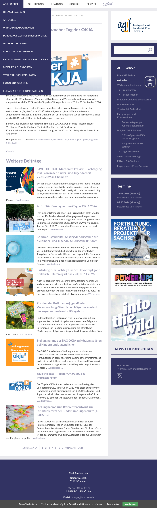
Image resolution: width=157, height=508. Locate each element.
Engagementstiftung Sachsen (23, 90)
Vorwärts (70, 447)
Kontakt (124, 365)
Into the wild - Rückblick (134, 318)
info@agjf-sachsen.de (82, 497)
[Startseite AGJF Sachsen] (134, 25)
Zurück (10, 150)
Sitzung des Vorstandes (129, 197)
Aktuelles (9, 19)
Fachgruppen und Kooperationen (25, 59)
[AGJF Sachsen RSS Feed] (119, 375)
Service (92, 3)
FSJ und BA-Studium (16, 82)
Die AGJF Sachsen (14, 11)
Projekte (75, 3)
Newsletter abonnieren (134, 349)
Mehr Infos (113, 504)
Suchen (150, 49)
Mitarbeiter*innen (15, 43)
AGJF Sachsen (11, 3)
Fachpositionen (130, 94)
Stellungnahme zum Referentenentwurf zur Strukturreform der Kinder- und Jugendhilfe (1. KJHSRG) (67, 411)
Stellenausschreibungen (19, 75)
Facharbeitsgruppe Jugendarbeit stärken (133, 124)
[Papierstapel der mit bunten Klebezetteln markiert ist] (20, 419)
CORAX (108, 4)
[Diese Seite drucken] (96, 14)
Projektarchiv (129, 89)
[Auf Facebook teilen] (100, 14)
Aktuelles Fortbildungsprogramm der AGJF (134, 242)
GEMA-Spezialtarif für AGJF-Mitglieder (133, 137)
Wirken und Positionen (18, 27)
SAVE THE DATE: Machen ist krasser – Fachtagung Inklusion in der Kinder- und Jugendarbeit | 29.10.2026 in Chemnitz (69, 173)
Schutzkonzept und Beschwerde (25, 35)
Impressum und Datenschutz (135, 368)
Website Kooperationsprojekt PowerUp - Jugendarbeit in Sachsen (134, 280)
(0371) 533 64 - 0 (81, 487)
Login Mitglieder (130, 151)
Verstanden (130, 504)
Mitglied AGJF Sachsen (17, 67)
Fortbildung (35, 3)
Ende (80, 447)
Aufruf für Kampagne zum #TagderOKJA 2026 (67, 206)
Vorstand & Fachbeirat (18, 51)
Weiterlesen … (24, 200)
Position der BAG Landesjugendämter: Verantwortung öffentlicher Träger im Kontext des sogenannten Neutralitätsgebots (67, 307)
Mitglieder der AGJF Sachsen (132, 145)
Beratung (56, 3)
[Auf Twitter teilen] (104, 14)
